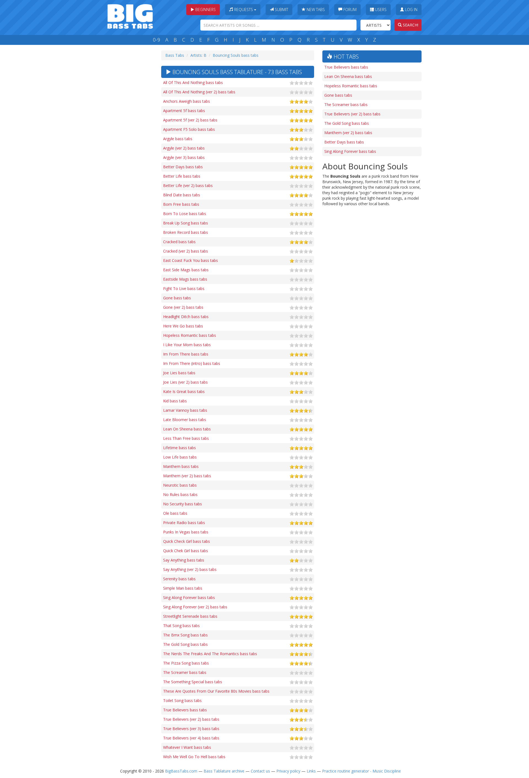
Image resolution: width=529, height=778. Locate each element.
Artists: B (198, 55)
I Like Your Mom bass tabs (187, 344)
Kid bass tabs (175, 400)
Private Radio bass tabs (184, 522)
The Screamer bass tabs (184, 672)
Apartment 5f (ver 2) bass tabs (190, 120)
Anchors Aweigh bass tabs (186, 101)
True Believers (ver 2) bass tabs (191, 719)
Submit (281, 9)
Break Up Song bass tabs (185, 223)
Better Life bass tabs (181, 176)
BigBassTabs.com (181, 771)
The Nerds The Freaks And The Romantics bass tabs (210, 653)
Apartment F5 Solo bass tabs (189, 129)
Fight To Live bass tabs (183, 288)
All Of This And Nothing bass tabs (193, 82)
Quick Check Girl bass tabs (186, 541)
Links (311, 771)
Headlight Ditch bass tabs (186, 316)
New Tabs (315, 9)
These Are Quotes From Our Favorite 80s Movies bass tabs (216, 691)
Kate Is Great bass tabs (184, 391)
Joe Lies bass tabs (179, 372)
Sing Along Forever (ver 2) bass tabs (195, 606)
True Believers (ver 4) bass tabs (191, 738)
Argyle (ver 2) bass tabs (184, 148)
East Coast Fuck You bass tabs (190, 260)
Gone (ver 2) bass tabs (183, 307)
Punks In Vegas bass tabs (185, 532)
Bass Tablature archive (224, 771)
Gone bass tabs (177, 297)
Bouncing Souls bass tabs (235, 55)
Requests (243, 9)
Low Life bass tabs (180, 457)
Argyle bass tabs (177, 138)
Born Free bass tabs (181, 204)
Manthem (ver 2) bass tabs (187, 475)
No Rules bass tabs (180, 494)
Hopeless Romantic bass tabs (189, 335)
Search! (410, 25)
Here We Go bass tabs (183, 326)
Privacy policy (288, 771)
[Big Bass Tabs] (130, 15)
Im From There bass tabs (185, 354)
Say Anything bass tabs (183, 560)
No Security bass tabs (182, 503)
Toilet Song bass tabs (182, 700)
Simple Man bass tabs (182, 588)
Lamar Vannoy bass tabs (185, 410)
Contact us (260, 771)
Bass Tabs (174, 55)
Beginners (205, 9)
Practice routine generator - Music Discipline (361, 771)
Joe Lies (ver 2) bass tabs (185, 382)
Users (380, 9)
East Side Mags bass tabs (186, 269)
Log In (410, 9)
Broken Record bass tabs (185, 232)
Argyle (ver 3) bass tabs (184, 157)
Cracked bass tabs (179, 241)
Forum (349, 9)
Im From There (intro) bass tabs (191, 363)
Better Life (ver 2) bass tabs (188, 185)
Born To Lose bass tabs (184, 213)
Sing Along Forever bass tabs (189, 597)
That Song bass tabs (181, 625)
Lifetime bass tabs (179, 447)
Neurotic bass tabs (180, 485)
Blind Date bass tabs (181, 194)
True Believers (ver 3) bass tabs (191, 728)
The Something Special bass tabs (192, 681)
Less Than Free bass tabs (186, 438)
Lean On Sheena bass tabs (187, 429)
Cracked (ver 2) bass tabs (185, 251)
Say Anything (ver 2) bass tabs (190, 569)
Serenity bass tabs (179, 578)
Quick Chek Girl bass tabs (185, 550)
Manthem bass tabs (181, 466)
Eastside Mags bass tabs (185, 279)
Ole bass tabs (175, 513)
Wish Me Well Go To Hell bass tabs (194, 756)
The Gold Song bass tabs (185, 644)
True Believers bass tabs (185, 709)
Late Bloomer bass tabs (184, 419)
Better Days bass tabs (183, 166)
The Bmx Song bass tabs (185, 635)
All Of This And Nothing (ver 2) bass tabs (199, 91)
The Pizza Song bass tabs (186, 663)
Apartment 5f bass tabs (184, 110)
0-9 (156, 39)
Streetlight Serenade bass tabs (190, 616)
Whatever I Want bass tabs (187, 747)
